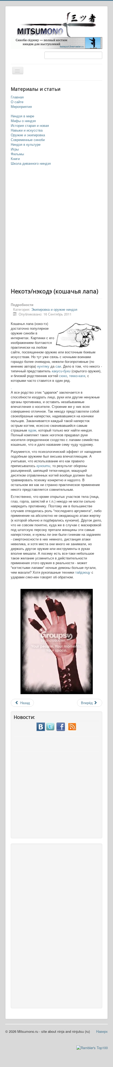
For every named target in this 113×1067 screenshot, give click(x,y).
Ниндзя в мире (22, 116)
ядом (32, 430)
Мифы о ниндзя (23, 120)
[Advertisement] (56, 227)
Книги (15, 158)
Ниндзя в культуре (25, 144)
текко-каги (77, 375)
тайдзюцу (82, 572)
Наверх (102, 1031)
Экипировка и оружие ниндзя (54, 309)
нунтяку (43, 366)
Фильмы (17, 154)
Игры (15, 149)
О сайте (17, 101)
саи (58, 366)
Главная (17, 97)
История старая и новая (30, 125)
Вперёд (87, 702)
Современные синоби (28, 139)
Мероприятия (21, 106)
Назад (24, 702)
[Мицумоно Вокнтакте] (40, 726)
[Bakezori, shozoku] (56, 42)
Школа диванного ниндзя (31, 163)
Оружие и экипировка (28, 135)
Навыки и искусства (27, 130)
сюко (63, 375)
